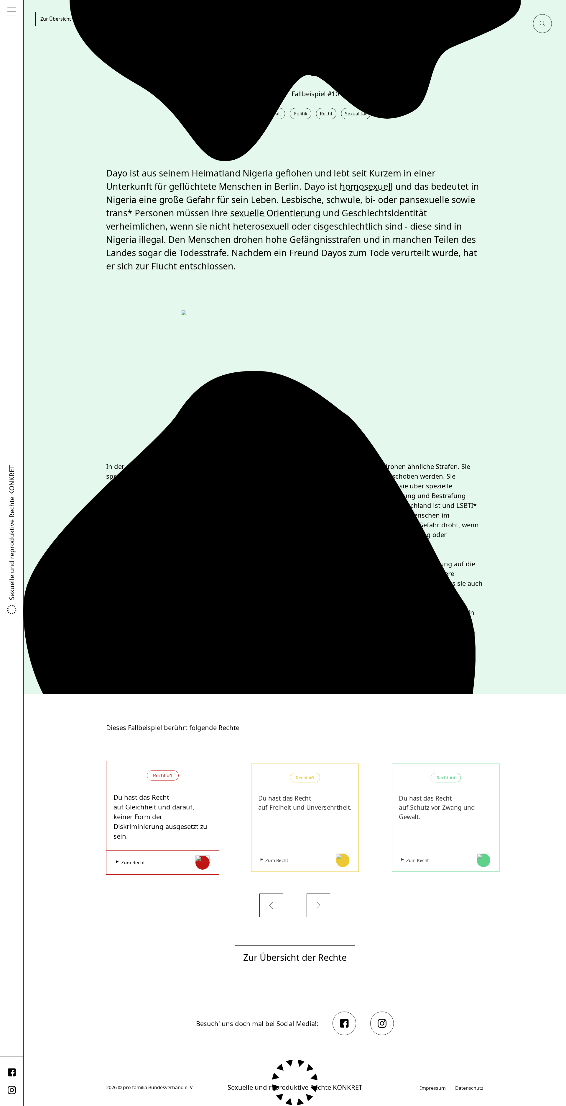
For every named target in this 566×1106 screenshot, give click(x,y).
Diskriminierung (221, 555)
